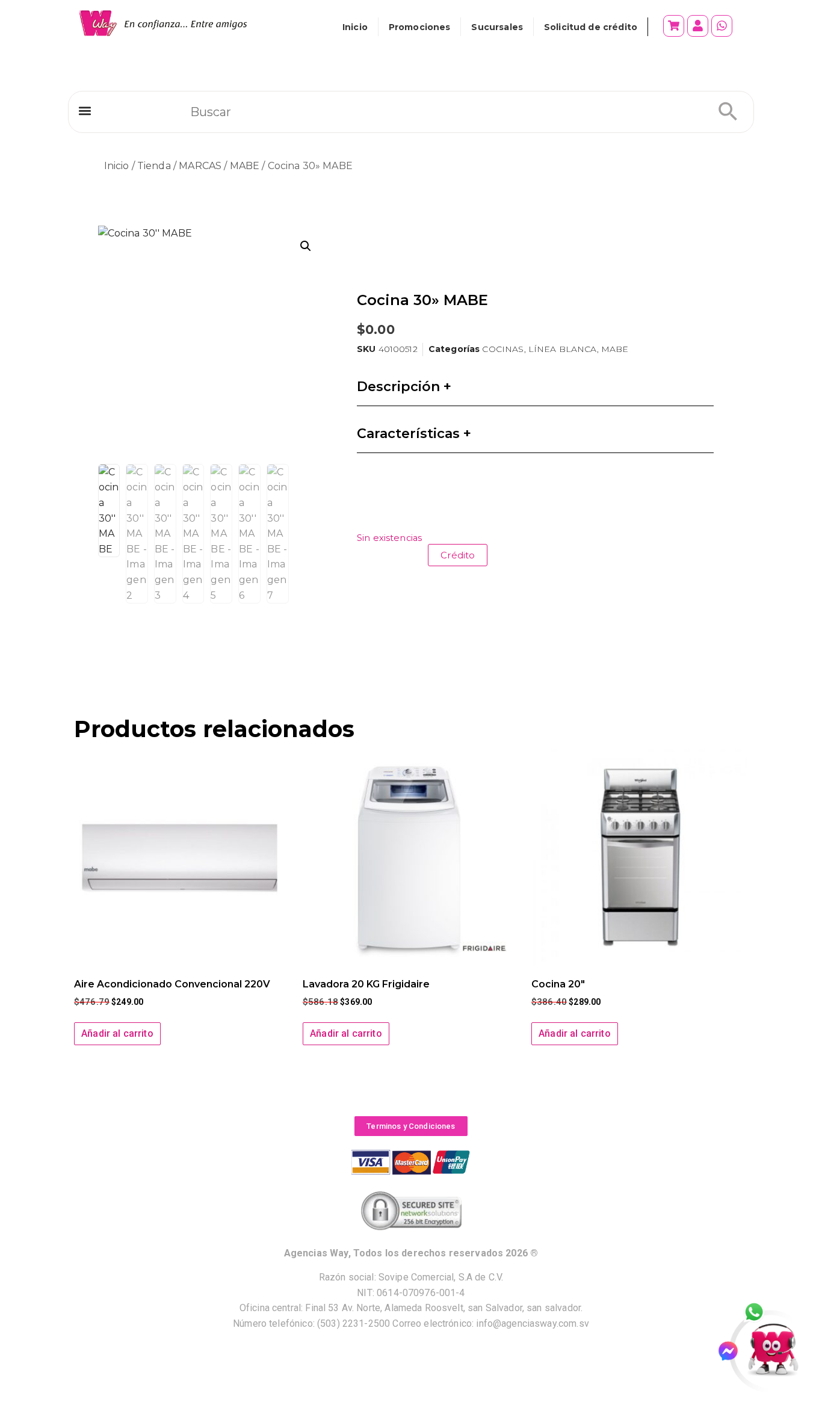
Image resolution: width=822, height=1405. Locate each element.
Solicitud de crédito (590, 27)
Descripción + (404, 386)
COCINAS (503, 349)
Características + (414, 433)
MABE (245, 165)
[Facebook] (733, 1351)
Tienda (154, 165)
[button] (84, 111)
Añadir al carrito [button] (117, 1033)
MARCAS (200, 165)
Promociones (420, 27)
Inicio (355, 27)
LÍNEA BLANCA (562, 349)
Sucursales (497, 27)
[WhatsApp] (760, 1313)
